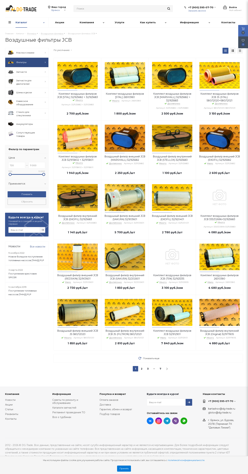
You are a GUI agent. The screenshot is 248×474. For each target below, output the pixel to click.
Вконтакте (150, 420)
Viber (175, 420)
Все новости (37, 246)
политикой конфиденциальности (186, 460)
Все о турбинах (61, 417)
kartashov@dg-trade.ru (221, 408)
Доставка (105, 404)
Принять (124, 468)
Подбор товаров (110, 414)
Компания (12, 394)
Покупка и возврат (113, 394)
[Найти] (169, 8)
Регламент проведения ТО (68, 412)
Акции (9, 404)
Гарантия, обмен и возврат (116, 409)
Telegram (167, 420)
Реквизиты (11, 414)
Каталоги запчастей (64, 407)
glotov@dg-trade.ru (219, 412)
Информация (61, 394)
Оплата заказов (109, 399)
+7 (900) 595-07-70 (200, 7)
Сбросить (27, 201)
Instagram (158, 420)
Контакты (11, 418)
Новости (10, 399)
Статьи (9, 409)
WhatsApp (184, 420)
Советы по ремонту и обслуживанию (65, 401)
